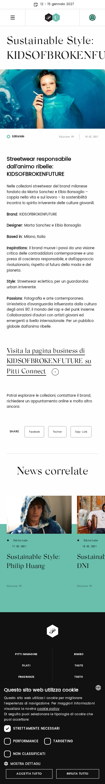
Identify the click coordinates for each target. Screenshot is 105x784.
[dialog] (52, 732)
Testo (78, 677)
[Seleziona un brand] (52, 17)
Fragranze (26, 677)
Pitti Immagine (26, 654)
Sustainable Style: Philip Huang (33, 562)
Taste (79, 665)
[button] (52, 763)
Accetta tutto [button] (29, 773)
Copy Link (81, 431)
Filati (26, 665)
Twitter (57, 431)
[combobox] (98, 687)
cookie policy (48, 708)
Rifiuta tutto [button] (78, 773)
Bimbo (79, 654)
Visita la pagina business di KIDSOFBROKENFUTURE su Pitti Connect (49, 361)
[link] (92, 17)
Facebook (34, 431)
